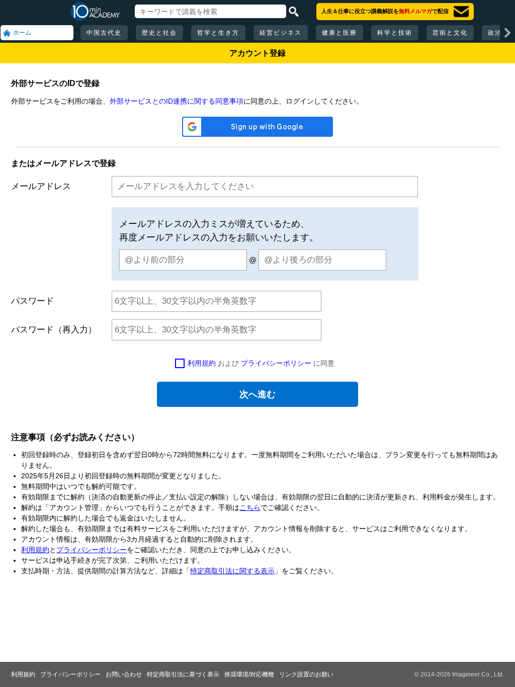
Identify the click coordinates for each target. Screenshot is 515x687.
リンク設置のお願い (306, 674)
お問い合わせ (124, 674)
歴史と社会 (159, 32)
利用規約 (202, 363)
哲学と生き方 (218, 32)
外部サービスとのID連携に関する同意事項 (176, 101)
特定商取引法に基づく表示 (183, 674)
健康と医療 (339, 32)
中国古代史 (104, 32)
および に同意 (261, 363)
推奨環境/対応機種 (249, 674)
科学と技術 (394, 32)
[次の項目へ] (507, 33)
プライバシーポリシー (276, 363)
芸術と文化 (450, 32)
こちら (250, 507)
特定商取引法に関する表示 (232, 571)
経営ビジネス (281, 32)
